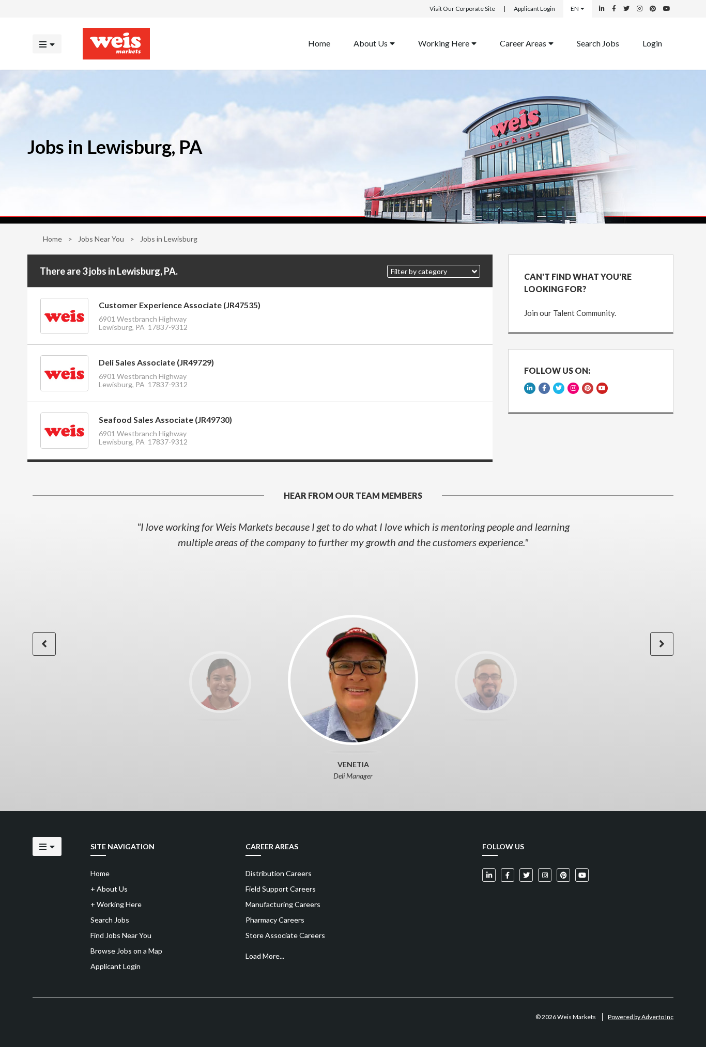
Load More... (264, 955)
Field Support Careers (280, 888)
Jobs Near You (101, 238)
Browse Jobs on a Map (126, 950)
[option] (353, 534)
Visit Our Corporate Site (462, 8)
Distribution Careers (278, 873)
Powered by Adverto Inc (640, 1017)
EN (575, 8)
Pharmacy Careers (274, 919)
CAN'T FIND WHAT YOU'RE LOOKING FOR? (578, 283)
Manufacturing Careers (282, 904)
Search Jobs (598, 42)
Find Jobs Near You (120, 935)
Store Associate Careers (285, 935)
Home (319, 42)
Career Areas (523, 42)
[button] (433, 271)
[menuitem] (319, 43)
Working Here (443, 42)
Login (652, 42)
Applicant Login (534, 8)
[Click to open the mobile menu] (47, 43)
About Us (371, 42)
